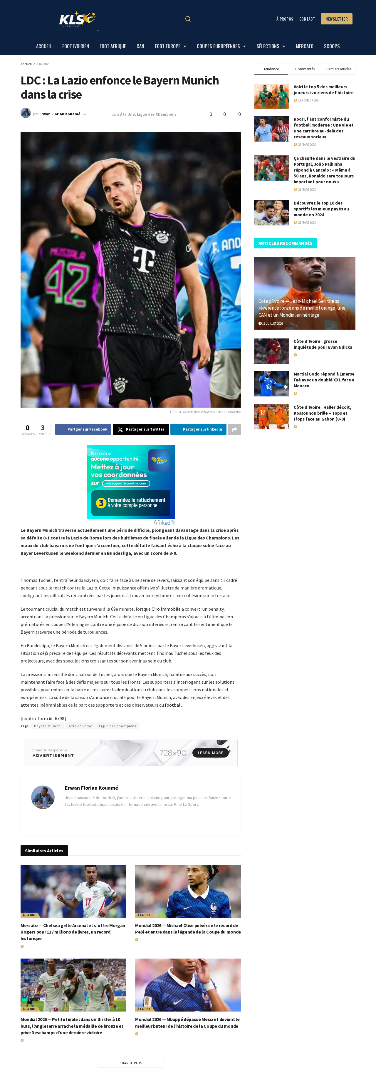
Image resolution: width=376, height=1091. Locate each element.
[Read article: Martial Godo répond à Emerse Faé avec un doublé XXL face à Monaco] (271, 383)
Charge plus (131, 1063)
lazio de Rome (80, 726)
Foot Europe (167, 46)
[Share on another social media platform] (234, 429)
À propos (284, 19)
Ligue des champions (117, 726)
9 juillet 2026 (99, 114)
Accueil (44, 46)
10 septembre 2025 (310, 427)
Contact (307, 19)
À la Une (42, 64)
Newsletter (336, 19)
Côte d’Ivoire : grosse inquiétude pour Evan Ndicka (323, 344)
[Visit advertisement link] (131, 753)
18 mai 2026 (305, 355)
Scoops (332, 46)
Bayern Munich (47, 726)
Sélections (267, 46)
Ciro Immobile (166, 609)
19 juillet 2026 (34, 946)
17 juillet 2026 (272, 323)
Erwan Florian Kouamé (59, 114)
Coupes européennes (218, 46)
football (173, 705)
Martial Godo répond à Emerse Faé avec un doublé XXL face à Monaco (324, 379)
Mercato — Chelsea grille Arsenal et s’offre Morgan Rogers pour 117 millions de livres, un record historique (73, 931)
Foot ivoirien (75, 46)
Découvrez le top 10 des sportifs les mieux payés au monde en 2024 (321, 208)
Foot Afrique (113, 46)
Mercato (304, 46)
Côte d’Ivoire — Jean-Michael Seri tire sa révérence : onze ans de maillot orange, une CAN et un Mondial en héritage (301, 308)
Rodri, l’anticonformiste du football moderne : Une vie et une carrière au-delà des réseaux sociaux (324, 128)
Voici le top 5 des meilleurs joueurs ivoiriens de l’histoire (324, 89)
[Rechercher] (188, 19)
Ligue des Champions (157, 114)
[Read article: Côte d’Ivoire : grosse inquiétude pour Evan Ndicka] (271, 351)
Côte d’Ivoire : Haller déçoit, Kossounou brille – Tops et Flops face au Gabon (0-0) (322, 413)
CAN (140, 46)
